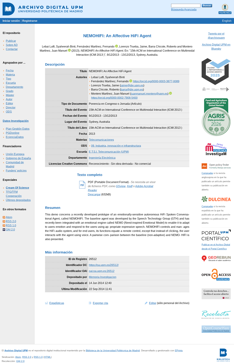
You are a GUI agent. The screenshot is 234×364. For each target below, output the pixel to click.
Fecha (10, 70)
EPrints (179, 350)
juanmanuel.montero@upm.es (149, 93)
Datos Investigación (16, 120)
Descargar (94, 194)
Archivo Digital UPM (16, 350)
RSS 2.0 (11, 221)
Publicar (11, 40)
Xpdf (129, 186)
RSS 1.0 (11, 225)
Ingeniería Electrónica (102, 157)
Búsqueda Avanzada (183, 9)
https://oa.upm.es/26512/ (104, 265)
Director (10, 107)
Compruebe (207, 173)
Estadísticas (56, 303)
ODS (9, 111)
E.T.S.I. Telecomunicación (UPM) (109, 151)
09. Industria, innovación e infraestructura (116, 145)
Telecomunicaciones (101, 139)
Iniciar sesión (11, 20)
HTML (47, 357)
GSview (120, 186)
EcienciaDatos (15, 137)
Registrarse (29, 20)
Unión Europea (15, 154)
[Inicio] (117, 9)
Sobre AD (12, 45)
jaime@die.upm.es (132, 85)
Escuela (11, 82)
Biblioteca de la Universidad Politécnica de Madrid (113, 350)
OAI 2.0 (10, 229)
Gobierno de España (18, 158)
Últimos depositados (18, 200)
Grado (9, 91)
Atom (9, 217)
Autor (9, 99)
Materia (10, 74)
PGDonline (12, 132)
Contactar (12, 49)
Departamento (14, 87)
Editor (9, 103)
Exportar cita (100, 303)
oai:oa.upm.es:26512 (101, 271)
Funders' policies (16, 170)
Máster (10, 95)
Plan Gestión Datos (17, 128)
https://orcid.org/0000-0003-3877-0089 (156, 81)
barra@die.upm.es (132, 89)
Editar (152, 303)
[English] (226, 20)
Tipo (8, 78)
